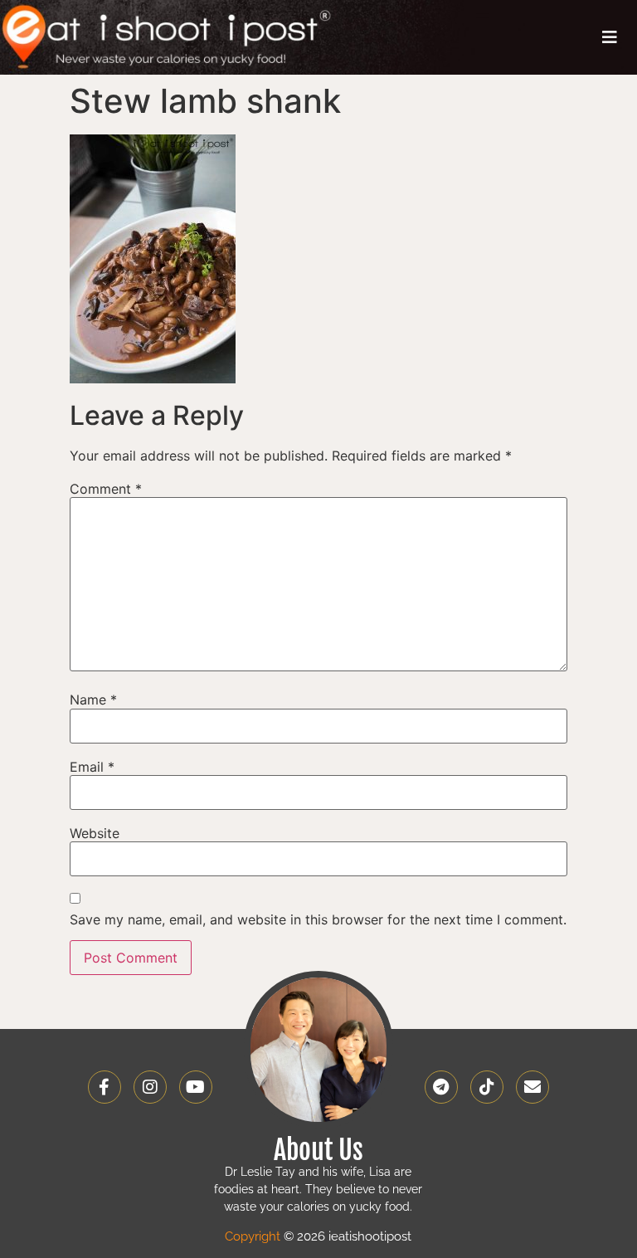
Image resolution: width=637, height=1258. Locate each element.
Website (94, 833)
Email (92, 766)
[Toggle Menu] (609, 37)
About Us (318, 1150)
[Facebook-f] (104, 1087)
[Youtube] (195, 1087)
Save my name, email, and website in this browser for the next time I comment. (318, 919)
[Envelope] (532, 1087)
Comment (106, 488)
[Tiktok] (486, 1087)
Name (93, 699)
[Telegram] (441, 1087)
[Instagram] (150, 1087)
